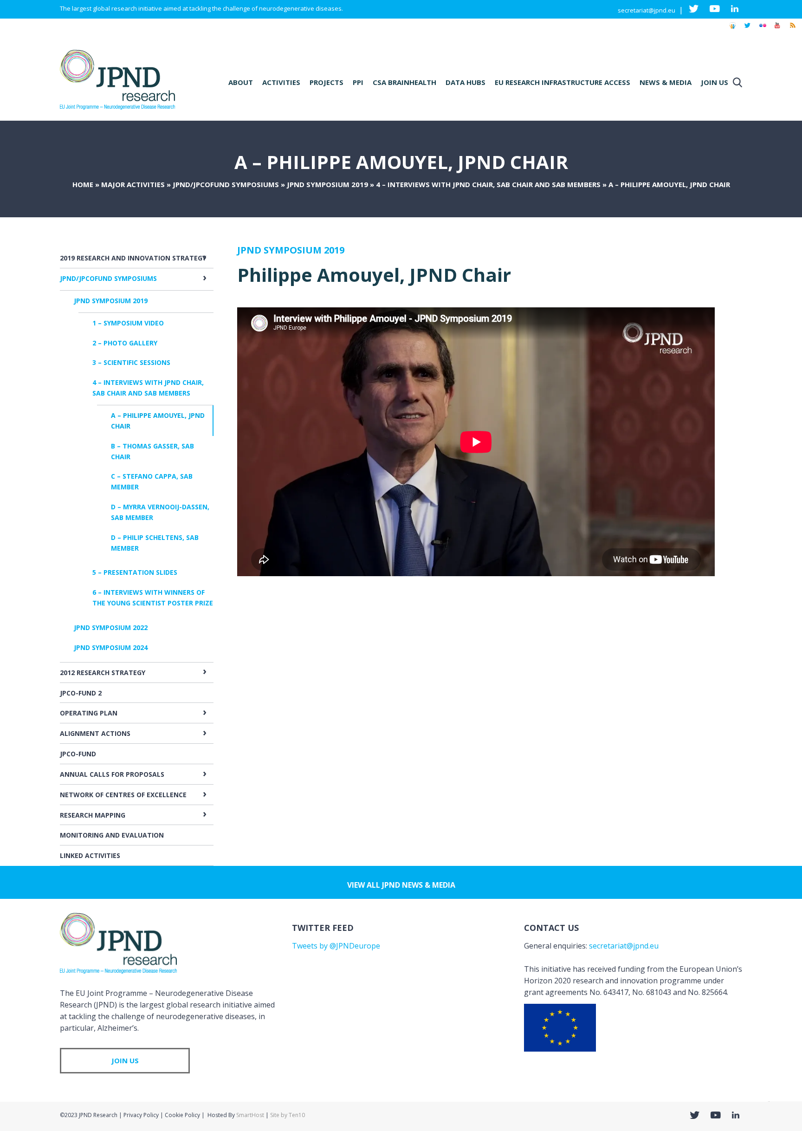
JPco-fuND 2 (81, 693)
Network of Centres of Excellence (123, 794)
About (240, 82)
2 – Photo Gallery (124, 342)
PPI (358, 82)
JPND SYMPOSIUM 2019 (327, 184)
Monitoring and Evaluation (112, 835)
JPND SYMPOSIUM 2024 (111, 647)
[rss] (792, 30)
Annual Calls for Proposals (112, 774)
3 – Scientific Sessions (131, 362)
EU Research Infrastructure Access (562, 82)
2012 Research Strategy (102, 672)
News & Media (666, 82)
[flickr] (762, 30)
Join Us (714, 82)
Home (82, 184)
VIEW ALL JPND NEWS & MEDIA (401, 885)
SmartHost (250, 1115)
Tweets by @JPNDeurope (336, 946)
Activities (281, 82)
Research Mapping (92, 815)
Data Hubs (465, 82)
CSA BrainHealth (404, 82)
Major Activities (133, 184)
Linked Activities (90, 855)
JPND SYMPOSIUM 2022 (111, 627)
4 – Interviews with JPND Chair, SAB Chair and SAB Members (488, 184)
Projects (326, 82)
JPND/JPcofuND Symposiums (226, 184)
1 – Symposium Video (128, 322)
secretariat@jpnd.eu (646, 10)
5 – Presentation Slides (134, 572)
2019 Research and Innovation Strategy (133, 258)
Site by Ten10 (287, 1115)
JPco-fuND (78, 753)
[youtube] (777, 30)
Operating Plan (88, 712)
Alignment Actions (95, 733)
